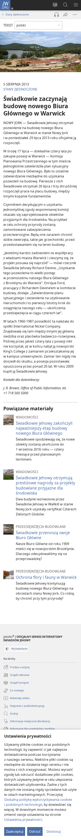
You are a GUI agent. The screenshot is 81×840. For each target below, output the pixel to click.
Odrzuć (35, 831)
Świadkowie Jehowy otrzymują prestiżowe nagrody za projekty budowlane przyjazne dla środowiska (45, 485)
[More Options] (75, 14)
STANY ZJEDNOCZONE (20, 89)
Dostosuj (54, 831)
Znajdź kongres (16, 683)
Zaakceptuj (14, 831)
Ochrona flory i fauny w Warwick (46, 577)
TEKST (8, 25)
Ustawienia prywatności (23, 819)
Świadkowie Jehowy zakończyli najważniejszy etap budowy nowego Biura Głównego (44, 428)
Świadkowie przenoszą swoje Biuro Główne (43, 535)
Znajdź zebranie (16, 675)
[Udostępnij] (65, 14)
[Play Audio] (56, 14)
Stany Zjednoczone (17, 14)
